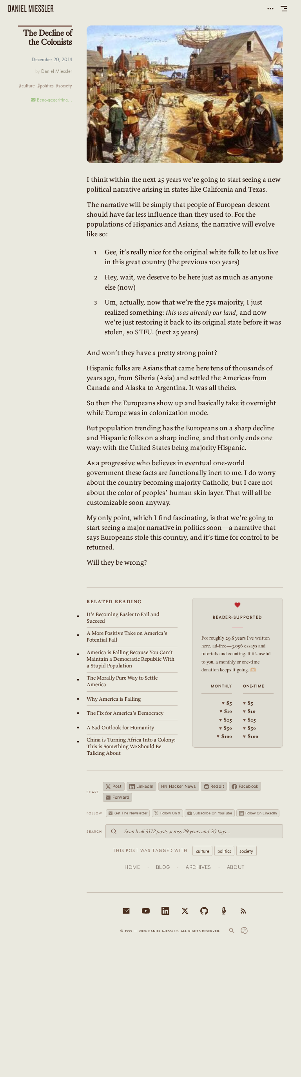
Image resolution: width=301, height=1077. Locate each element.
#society (64, 86)
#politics (45, 86)
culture (202, 851)
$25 (225, 719)
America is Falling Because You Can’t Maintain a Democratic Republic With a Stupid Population (130, 659)
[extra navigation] (270, 8)
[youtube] (146, 911)
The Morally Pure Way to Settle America (122, 681)
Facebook (248, 786)
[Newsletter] (126, 911)
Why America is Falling (114, 699)
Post (116, 786)
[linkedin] (165, 911)
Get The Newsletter (130, 813)
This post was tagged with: (151, 850)
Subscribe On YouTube (212, 813)
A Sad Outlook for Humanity (120, 727)
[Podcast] (224, 911)
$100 (224, 736)
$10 (225, 710)
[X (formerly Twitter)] (185, 911)
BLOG (163, 867)
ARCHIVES (198, 867)
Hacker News (178, 786)
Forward (120, 797)
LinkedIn (145, 786)
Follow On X (170, 813)
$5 (227, 702)
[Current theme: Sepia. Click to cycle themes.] (244, 930)
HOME (132, 867)
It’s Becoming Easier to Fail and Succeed (123, 617)
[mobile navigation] (283, 8)
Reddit (217, 786)
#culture (27, 86)
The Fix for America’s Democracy (125, 713)
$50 (225, 727)
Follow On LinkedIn (261, 813)
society (246, 851)
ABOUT (236, 867)
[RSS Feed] (243, 911)
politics (224, 851)
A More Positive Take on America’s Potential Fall (127, 636)
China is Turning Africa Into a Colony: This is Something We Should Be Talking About (131, 746)
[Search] (231, 930)
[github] (204, 911)
